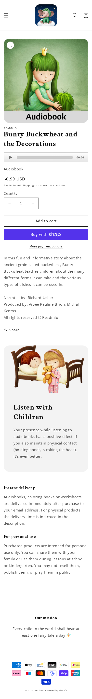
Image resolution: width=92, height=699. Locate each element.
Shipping (28, 185)
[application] (46, 157)
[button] (6, 15)
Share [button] (14, 330)
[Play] (10, 157)
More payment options (46, 246)
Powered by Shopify (56, 690)
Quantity (10, 193)
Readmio (39, 690)
